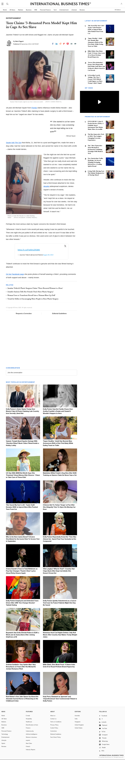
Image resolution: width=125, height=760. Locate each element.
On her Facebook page (15, 274)
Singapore (77, 722)
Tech (55, 10)
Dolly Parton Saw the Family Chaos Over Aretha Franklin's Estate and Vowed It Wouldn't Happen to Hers (58, 411)
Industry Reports (30, 749)
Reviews (82, 10)
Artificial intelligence (31, 734)
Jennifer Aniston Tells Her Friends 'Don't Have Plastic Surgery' (30, 292)
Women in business (31, 737)
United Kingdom (79, 725)
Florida (34, 108)
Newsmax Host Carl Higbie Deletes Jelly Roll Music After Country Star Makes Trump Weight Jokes (60, 635)
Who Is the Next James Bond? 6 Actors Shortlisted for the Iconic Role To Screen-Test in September (22, 539)
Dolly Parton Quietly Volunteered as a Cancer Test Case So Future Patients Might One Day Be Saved (59, 603)
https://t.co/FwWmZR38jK (29, 250)
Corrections (53, 731)
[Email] (71, 43)
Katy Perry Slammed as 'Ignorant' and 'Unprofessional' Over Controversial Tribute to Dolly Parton (60, 699)
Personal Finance (45, 10)
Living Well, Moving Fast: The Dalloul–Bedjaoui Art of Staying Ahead (96, 173)
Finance (28, 728)
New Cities (29, 743)
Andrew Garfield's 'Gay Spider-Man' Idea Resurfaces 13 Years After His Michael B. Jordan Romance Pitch (21, 667)
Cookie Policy (54, 728)
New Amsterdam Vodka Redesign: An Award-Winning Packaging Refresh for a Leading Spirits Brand (95, 162)
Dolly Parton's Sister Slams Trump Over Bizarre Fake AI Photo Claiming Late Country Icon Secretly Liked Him (22, 411)
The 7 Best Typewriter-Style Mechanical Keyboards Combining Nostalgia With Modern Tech (95, 149)
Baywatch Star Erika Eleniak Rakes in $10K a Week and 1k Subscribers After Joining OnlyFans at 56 (22, 635)
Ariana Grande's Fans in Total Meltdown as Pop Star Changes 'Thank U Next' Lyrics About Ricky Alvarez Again (22, 571)
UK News (12, 10)
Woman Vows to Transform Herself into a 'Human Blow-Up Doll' (31, 295)
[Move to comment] (75, 43)
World (5, 10)
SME (35, 10)
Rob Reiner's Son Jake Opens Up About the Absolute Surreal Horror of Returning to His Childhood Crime (22, 699)
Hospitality (29, 718)
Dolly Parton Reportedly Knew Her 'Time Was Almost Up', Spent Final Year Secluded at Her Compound (59, 539)
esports (28, 740)
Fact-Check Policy (55, 737)
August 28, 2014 (48, 255)
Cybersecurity (30, 731)
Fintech (28, 746)
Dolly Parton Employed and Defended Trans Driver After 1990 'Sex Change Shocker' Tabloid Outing (22, 603)
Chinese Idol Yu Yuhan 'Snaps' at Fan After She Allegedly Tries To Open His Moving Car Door (59, 507)
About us (52, 715)
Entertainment (64, 10)
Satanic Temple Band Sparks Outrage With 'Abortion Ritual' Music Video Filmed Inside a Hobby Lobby (22, 443)
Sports (3, 743)
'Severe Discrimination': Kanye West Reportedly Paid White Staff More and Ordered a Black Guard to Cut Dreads (96, 66)
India (76, 718)
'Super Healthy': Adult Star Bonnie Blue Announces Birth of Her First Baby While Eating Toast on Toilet (58, 443)
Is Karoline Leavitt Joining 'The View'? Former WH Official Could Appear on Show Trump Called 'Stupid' (95, 79)
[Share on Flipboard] (64, 43)
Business (28, 10)
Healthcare (29, 722)
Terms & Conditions (55, 722)
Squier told (13, 143)
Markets (20, 10)
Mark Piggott (19, 41)
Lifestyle (74, 10)
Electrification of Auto (32, 725)
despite (46, 186)
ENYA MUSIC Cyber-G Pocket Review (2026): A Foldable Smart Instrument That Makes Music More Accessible (95, 125)
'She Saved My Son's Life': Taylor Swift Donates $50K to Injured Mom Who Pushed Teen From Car (22, 507)
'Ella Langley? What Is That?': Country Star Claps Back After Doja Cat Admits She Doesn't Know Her (59, 571)
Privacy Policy (54, 725)
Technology (4, 734)
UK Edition (118, 10)
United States (78, 728)
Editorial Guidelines (59, 313)
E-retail (28, 715)
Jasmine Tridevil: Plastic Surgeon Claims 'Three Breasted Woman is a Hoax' (35, 288)
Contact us (53, 718)
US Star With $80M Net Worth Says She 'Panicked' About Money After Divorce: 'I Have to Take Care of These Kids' (23, 475)
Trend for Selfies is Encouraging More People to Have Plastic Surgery (32, 299)
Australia (77, 715)
